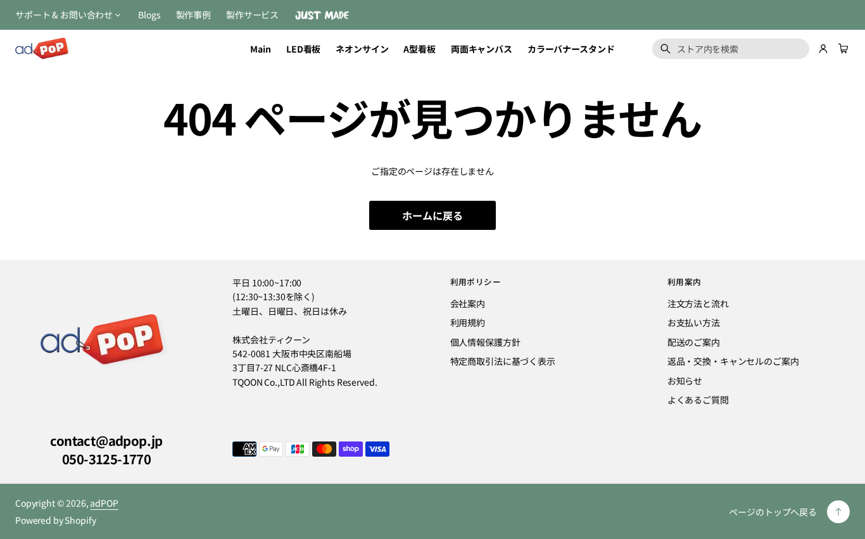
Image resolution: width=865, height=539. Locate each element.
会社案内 (467, 303)
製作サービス (252, 14)
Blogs (149, 14)
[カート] (841, 49)
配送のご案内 (693, 342)
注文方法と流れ (698, 303)
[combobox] (730, 49)
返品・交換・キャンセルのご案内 (733, 361)
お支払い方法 (693, 322)
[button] (841, 49)
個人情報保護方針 (485, 342)
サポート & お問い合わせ (64, 14)
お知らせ (684, 380)
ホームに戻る (432, 215)
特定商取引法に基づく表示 (502, 361)
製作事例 (193, 14)
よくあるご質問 (698, 399)
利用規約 (467, 322)
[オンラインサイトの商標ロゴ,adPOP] (106, 340)
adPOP (104, 503)
